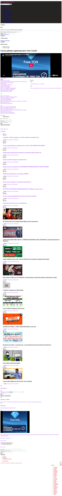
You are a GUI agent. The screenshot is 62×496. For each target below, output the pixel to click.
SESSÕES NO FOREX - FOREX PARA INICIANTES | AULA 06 (19, 326)
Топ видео (7, 14)
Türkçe (55, 493)
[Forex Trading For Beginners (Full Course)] (12, 306)
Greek (55, 480)
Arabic (55, 469)
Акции (6, 18)
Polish (55, 485)
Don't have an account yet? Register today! (8, 29)
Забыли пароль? (6, 34)
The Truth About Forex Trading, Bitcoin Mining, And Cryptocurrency (20, 221)
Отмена (2, 395)
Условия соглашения (7, 458)
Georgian (55, 479)
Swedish (55, 492)
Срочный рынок (8, 17)
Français (55, 478)
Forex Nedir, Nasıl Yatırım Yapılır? (11, 363)
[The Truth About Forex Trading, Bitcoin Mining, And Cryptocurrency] (12, 219)
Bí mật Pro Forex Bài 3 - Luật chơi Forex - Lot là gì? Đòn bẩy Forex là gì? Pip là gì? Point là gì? (27, 345)
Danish (55, 473)
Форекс (6, 16)
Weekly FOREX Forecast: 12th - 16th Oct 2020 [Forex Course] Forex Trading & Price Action (26, 259)
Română (55, 487)
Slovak (55, 490)
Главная (4, 10)
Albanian (55, 467)
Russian (52, 465)
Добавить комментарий (5, 124)
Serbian (55, 489)
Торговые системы (9, 22)
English (55, 475)
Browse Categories (9, 12)
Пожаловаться (7, 395)
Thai (55, 494)
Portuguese (56, 486)
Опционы (7, 20)
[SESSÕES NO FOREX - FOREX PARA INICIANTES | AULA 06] (12, 324)
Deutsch (55, 474)
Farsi (55, 476)
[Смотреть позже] (4, 135)
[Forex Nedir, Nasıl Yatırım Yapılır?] (12, 360)
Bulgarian (56, 471)
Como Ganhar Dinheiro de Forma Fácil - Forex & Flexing (17, 381)
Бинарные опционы (9, 21)
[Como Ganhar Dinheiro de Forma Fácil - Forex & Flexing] (12, 378)
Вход (4, 7)
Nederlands (56, 484)
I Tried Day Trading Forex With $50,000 (13, 290)
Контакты (5, 457)
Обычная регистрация (5, 40)
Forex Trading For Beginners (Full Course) (13, 308)
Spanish (55, 491)
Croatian (55, 472)
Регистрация (5, 8)
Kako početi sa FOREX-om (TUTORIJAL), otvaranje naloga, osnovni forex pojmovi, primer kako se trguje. (30, 277)
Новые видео (8, 13)
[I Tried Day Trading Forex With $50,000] (6, 287)
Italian (55, 482)
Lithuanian (56, 483)
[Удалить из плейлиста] (6, 135)
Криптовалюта (8, 19)
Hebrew (55, 481)
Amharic (55, 468)
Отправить (3, 454)
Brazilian (55, 470)
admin (1, 79)
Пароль (2, 33)
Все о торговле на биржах (7, 1)
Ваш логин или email (4, 31)
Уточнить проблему (4, 391)
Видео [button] (4, 11)
